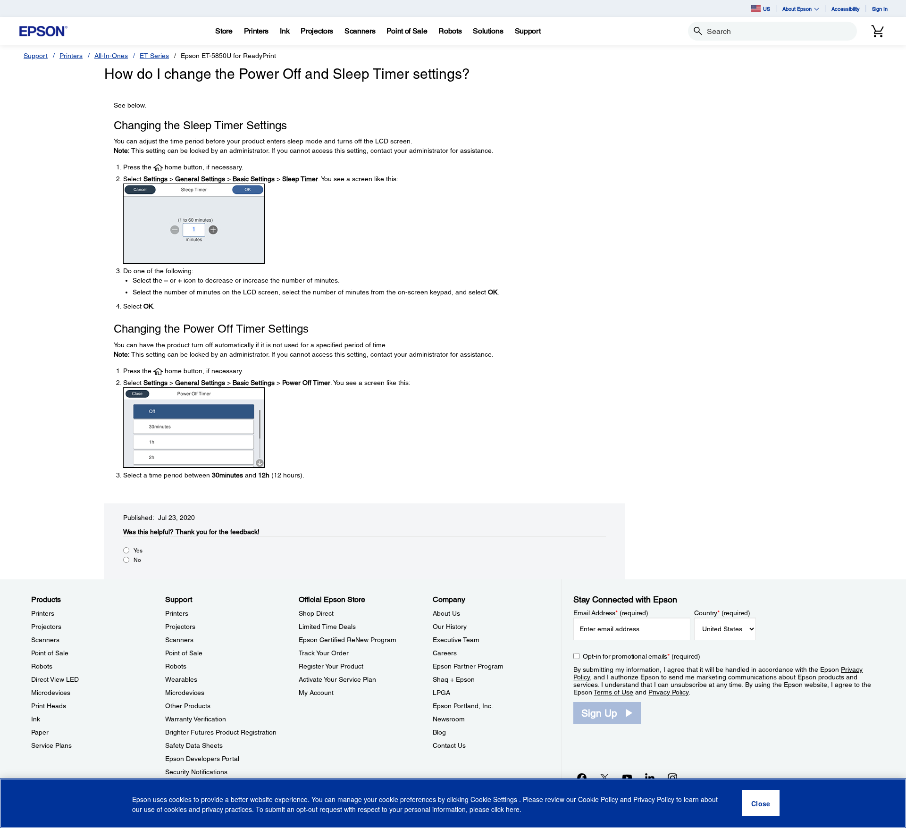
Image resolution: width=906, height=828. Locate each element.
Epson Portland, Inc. (463, 706)
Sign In (880, 9)
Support (36, 55)
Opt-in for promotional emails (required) (641, 656)
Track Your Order (324, 653)
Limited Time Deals (327, 626)
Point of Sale (49, 653)
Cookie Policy (598, 799)
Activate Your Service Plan (337, 679)
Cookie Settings (494, 799)
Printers (71, 55)
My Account (316, 692)
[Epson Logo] (43, 31)
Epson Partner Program (468, 666)
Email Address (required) (610, 613)
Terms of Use (613, 692)
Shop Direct (316, 613)
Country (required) (722, 613)
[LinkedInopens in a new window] (649, 777)
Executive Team (456, 640)
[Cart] (877, 31)
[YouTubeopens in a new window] (627, 777)
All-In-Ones (111, 55)
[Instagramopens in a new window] (672, 777)
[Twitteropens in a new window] (604, 777)
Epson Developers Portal (202, 758)
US (766, 9)
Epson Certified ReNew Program (347, 640)
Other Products (187, 706)
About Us (446, 613)
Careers (445, 653)
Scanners (45, 640)
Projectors (46, 626)
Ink (35, 719)
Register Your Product (331, 666)
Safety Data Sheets (194, 745)
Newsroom (449, 719)
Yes (138, 550)
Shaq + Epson (454, 679)
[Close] (761, 803)
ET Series (154, 55)
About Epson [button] (797, 9)
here (513, 809)
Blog (439, 732)
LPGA (441, 692)
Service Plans (51, 745)
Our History (450, 626)
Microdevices (50, 692)
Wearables (181, 679)
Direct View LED (55, 679)
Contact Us (449, 745)
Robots (41, 666)
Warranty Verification (195, 719)
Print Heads (48, 706)
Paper (40, 732)
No (137, 560)
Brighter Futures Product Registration (221, 732)
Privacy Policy (668, 692)
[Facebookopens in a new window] (581, 777)
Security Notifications (196, 772)
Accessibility (845, 9)
